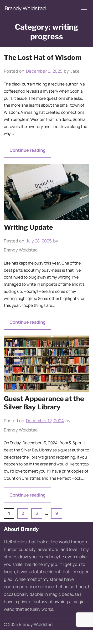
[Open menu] (84, 8)
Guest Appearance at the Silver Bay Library (44, 403)
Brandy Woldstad (25, 8)
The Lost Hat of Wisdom (43, 57)
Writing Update (28, 227)
